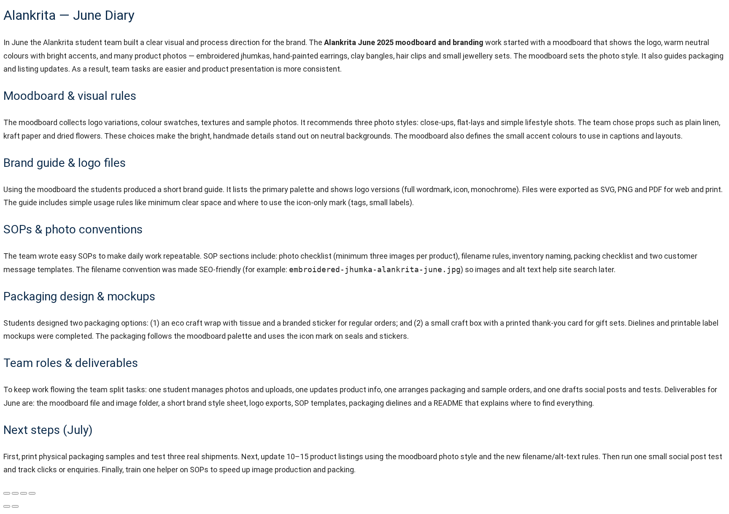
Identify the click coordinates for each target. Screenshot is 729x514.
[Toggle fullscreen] (15, 493)
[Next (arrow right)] (15, 506)
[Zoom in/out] (6, 493)
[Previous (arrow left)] (6, 506)
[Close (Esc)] (32, 493)
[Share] (23, 493)
